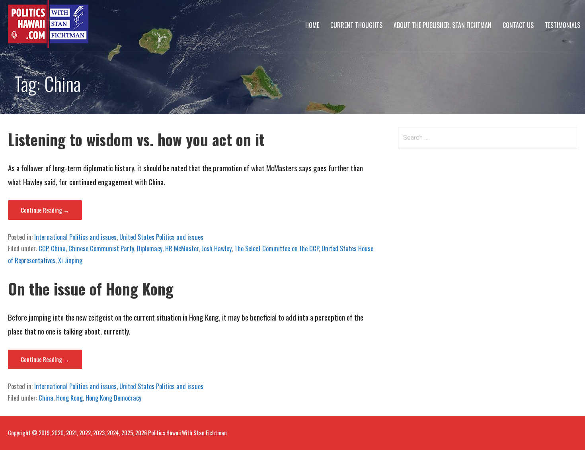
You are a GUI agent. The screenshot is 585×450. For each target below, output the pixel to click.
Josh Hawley (216, 248)
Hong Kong (69, 398)
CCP (43, 248)
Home (312, 25)
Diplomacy (149, 248)
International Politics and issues (75, 237)
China (58, 248)
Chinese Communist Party (101, 248)
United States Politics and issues (161, 237)
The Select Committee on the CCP (276, 248)
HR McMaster (182, 248)
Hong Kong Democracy (113, 398)
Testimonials (562, 25)
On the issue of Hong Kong (91, 288)
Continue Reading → (45, 209)
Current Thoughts (356, 25)
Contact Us (518, 25)
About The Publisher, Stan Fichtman (442, 25)
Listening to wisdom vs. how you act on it (136, 139)
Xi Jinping (70, 260)
